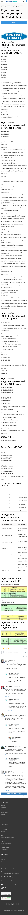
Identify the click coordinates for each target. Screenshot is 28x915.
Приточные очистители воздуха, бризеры (6, 844)
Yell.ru (2, 888)
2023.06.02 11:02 (12, 760)
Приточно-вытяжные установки (5, 840)
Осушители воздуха (5, 827)
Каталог (3, 822)
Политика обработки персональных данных (14, 910)
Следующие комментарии (14, 793)
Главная (2, 5)
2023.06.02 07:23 (18, 746)
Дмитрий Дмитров (13, 725)
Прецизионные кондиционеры (7, 837)
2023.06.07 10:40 (12, 726)
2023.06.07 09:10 (18, 713)
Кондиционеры (4, 824)
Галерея (3, 864)
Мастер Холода (16, 738)
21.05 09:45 (11, 675)
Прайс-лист (3, 807)
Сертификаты (4, 810)
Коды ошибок (21, 5)
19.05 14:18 (17, 660)
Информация (4, 854)
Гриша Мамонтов (13, 700)
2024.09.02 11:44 (17, 686)
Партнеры (3, 862)
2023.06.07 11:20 (15, 739)
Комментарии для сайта (21, 795)
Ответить (7, 670)
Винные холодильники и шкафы (6, 834)
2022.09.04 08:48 (16, 771)
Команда (3, 805)
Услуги (3, 818)
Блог (2, 857)
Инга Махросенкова (14, 674)
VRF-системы (4, 829)
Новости (3, 859)
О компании (4, 802)
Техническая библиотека (11, 5)
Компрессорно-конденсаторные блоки (6, 850)
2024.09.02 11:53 (12, 702)
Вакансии (3, 814)
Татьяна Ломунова (13, 759)
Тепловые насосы (5, 847)
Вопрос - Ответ (4, 812)
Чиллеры (3, 831)
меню (13, 23)
